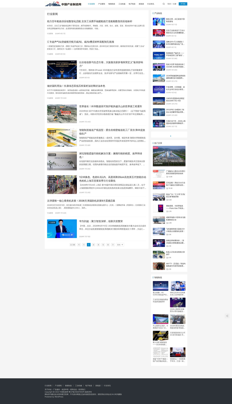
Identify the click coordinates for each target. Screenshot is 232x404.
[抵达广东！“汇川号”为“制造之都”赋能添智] (159, 197)
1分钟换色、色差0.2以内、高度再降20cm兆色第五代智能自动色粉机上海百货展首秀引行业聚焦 (112, 179)
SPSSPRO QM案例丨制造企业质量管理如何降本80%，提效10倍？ (175, 112)
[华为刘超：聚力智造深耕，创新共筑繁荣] (62, 228)
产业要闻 (101, 4)
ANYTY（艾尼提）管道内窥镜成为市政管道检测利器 (175, 266)
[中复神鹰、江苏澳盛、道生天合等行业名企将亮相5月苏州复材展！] (159, 89)
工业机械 (122, 4)
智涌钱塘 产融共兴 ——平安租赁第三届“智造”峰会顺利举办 (175, 55)
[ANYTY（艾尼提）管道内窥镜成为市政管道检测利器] (159, 266)
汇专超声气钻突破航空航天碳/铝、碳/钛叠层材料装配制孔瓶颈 (80, 41)
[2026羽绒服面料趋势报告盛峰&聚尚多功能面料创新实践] (159, 78)
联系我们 (82, 389)
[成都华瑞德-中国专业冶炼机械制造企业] (159, 220)
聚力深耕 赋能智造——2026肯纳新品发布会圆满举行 (160, 343)
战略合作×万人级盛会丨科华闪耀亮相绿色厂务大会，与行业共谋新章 (175, 44)
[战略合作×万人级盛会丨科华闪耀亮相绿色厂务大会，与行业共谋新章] (159, 44)
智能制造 (111, 4)
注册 (174, 4)
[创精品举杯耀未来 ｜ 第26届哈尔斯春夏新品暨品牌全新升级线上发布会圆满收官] (159, 243)
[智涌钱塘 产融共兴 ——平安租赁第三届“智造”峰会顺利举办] (159, 55)
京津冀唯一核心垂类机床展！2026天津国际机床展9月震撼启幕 (81, 200)
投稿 (183, 4)
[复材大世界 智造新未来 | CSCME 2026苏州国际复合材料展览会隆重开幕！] (159, 67)
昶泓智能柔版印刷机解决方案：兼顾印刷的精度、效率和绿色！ (110, 155)
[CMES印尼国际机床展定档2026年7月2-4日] (159, 101)
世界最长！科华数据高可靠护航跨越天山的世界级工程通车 (110, 106)
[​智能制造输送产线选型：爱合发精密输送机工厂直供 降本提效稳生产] (62, 137)
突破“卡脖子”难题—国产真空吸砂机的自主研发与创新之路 (160, 360)
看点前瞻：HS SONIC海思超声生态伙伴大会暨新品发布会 (160, 293)
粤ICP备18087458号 (77, 392)
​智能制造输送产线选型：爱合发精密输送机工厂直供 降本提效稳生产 (112, 132)
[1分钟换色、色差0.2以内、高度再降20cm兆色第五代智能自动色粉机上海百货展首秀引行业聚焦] (62, 184)
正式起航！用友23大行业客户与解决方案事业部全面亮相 (175, 185)
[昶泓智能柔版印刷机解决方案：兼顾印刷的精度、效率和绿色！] (62, 161)
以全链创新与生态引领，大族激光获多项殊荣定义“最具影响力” (111, 64)
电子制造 (132, 4)
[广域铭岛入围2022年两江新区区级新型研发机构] (159, 174)
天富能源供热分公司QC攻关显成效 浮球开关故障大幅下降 (177, 334)
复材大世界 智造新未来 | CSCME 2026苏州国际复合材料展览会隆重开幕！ (175, 66)
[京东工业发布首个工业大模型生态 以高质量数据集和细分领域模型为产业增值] (159, 33)
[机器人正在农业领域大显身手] (159, 254)
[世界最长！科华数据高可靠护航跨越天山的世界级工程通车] (62, 114)
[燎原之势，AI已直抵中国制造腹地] (159, 21)
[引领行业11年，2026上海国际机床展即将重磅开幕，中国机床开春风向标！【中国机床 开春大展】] (159, 123)
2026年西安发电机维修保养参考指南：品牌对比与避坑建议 (177, 327)
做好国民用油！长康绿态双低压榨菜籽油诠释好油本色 (76, 85)
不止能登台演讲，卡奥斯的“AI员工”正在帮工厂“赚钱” (160, 327)
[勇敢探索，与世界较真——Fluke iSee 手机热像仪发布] (159, 208)
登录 (169, 4)
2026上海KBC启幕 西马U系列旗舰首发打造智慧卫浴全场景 (177, 310)
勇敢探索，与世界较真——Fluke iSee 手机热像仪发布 (175, 208)
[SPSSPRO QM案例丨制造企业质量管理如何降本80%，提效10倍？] (159, 112)
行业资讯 (150, 4)
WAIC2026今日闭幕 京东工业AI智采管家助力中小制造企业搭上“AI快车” (177, 293)
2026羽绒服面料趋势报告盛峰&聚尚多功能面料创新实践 (175, 78)
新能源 (141, 4)
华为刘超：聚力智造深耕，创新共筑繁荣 (101, 221)
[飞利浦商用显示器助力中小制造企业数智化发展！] (159, 231)
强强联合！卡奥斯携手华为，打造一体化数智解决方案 (177, 360)
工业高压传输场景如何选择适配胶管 (160, 300)
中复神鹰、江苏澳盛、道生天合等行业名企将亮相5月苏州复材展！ (175, 89)
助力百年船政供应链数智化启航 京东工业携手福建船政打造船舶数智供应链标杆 (89, 21)
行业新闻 (91, 4)
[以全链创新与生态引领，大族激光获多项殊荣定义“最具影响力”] (62, 69)
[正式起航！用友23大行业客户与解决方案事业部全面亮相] (159, 185)
